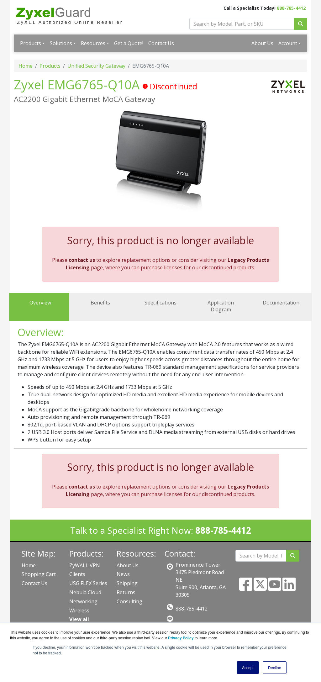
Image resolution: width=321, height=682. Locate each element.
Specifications (160, 302)
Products (30, 43)
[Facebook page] (245, 587)
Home (25, 65)
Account (287, 43)
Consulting (129, 601)
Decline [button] (274, 667)
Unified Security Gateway (96, 65)
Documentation (281, 302)
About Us (262, 43)
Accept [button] (248, 667)
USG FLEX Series (88, 583)
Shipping (127, 583)
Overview (40, 302)
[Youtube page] (274, 587)
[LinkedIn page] (289, 587)
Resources (93, 43)
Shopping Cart (39, 574)
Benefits (100, 302)
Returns (126, 592)
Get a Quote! (128, 43)
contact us (82, 259)
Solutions (61, 43)
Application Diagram (221, 306)
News (123, 574)
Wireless (79, 610)
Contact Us (161, 43)
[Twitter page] (260, 587)
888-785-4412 (291, 8)
